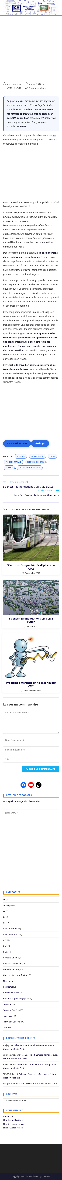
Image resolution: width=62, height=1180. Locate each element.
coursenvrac (14, 84)
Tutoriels (7, 1027)
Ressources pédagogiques (15, 998)
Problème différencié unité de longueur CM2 (31, 684)
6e (4, 922)
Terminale (7, 1015)
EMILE (52, 456)
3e (4, 899)
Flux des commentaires (14, 1124)
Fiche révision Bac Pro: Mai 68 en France (38, 1083)
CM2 (18, 88)
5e (4, 916)
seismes (9, 467)
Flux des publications (13, 1120)
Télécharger (40, 443)
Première (7, 986)
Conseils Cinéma (11, 957)
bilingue (21, 456)
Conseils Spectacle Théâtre (15, 975)
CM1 (9, 88)
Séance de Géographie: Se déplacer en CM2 (31, 566)
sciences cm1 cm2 (35, 462)
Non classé (8, 981)
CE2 (5, 940)
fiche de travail (13, 462)
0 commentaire (37, 88)
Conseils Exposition (12, 963)
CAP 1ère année (10, 928)
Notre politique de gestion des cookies (21, 801)
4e (4, 911)
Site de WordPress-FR (13, 1127)
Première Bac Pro (11, 992)
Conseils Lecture (11, 969)
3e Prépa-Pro (9, 905)
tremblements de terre (30, 467)
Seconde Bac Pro (11, 1010)
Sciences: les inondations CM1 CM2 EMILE (31, 620)
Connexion (8, 1116)
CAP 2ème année (11, 934)
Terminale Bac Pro (11, 1021)
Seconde (7, 1004)
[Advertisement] (31, 47)
